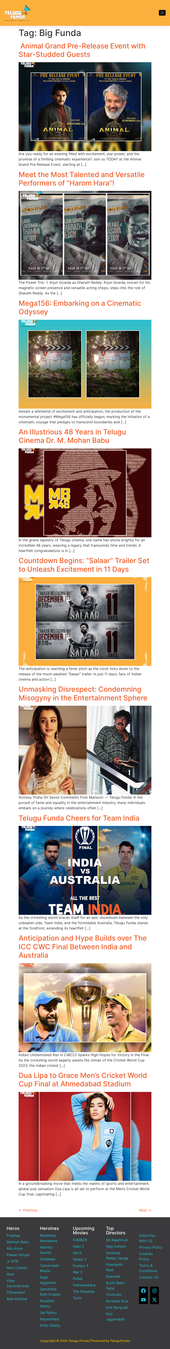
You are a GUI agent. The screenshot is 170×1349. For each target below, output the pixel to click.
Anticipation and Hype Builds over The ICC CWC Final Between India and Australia (83, 946)
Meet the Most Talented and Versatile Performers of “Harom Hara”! (82, 178)
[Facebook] (143, 1291)
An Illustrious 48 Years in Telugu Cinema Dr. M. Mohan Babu (72, 436)
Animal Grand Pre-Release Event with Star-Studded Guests (82, 50)
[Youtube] (143, 1299)
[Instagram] (154, 1291)
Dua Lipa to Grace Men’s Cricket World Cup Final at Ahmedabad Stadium (83, 1079)
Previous (28, 1210)
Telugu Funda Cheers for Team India (79, 818)
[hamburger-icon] (162, 13)
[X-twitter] (154, 1299)
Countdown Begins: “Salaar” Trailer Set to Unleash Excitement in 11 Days (84, 564)
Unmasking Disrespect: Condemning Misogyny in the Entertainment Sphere (83, 693)
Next (145, 1210)
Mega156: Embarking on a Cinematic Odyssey (80, 307)
